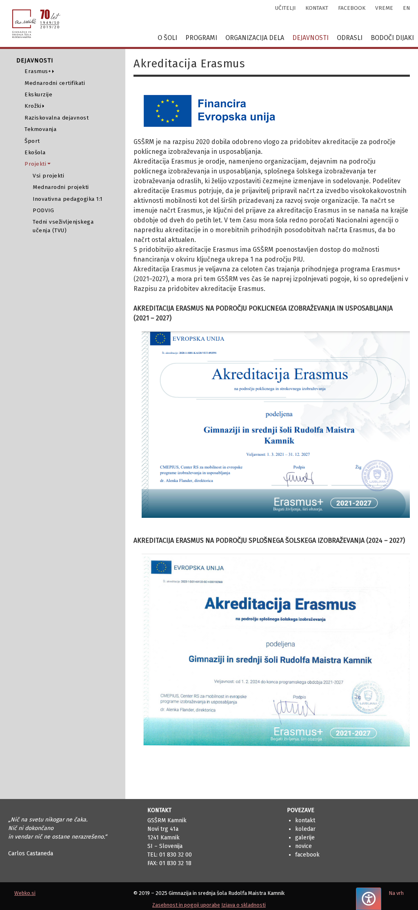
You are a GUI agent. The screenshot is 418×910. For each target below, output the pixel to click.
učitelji (285, 7)
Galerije (305, 837)
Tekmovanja (40, 129)
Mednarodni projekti (61, 187)
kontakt (316, 7)
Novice (303, 846)
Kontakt (305, 820)
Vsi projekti (48, 175)
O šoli (167, 38)
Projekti (35, 163)
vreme (384, 7)
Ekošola (35, 152)
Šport (32, 141)
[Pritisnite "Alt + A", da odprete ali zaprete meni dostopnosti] (368, 899)
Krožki (32, 105)
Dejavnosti (310, 38)
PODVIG (43, 210)
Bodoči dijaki (392, 38)
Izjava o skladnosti (243, 905)
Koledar (305, 829)
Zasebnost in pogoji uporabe (186, 905)
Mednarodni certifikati (54, 83)
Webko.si (25, 893)
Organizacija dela (254, 38)
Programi (201, 38)
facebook (351, 7)
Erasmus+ (37, 71)
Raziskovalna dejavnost (56, 117)
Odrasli (349, 38)
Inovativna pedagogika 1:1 (68, 198)
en (406, 7)
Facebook (307, 854)
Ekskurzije (38, 94)
